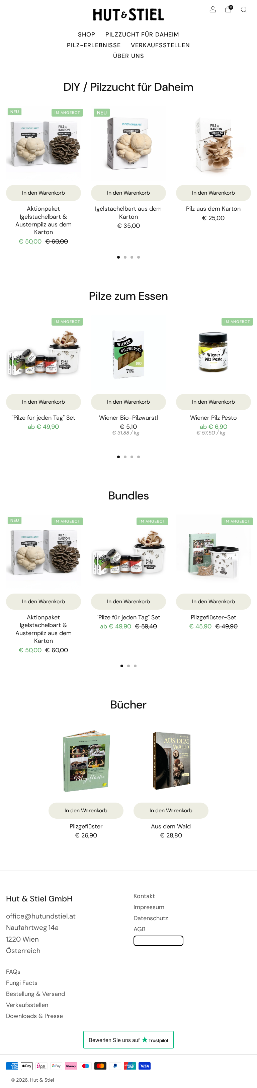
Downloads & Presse (34, 1016)
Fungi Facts (21, 983)
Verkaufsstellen (160, 45)
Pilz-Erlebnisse (94, 45)
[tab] (118, 257)
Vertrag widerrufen (158, 941)
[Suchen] (243, 9)
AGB (140, 929)
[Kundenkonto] (212, 9)
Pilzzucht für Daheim (142, 34)
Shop (86, 34)
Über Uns (128, 56)
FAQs (13, 972)
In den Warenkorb (43, 401)
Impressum (149, 907)
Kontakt (144, 896)
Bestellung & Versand (35, 994)
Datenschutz (151, 918)
